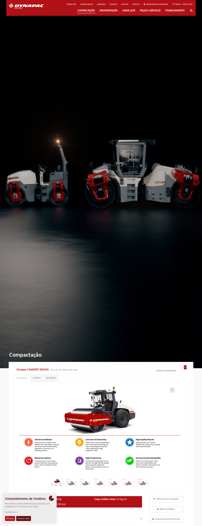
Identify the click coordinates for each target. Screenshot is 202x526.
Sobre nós (71, 4)
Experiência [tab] (22, 378)
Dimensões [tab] (51, 378)
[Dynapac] (28, 6)
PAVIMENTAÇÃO (109, 10)
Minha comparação (171, 370)
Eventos (136, 4)
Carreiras (101, 4)
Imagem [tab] (36, 378)
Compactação (86, 10)
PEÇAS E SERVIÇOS (150, 10)
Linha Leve (128, 10)
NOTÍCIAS (124, 4)
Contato (113, 4)
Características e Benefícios (78, 518)
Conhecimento (86, 4)
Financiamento (175, 10)
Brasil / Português (184, 4)
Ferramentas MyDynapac (156, 4)
